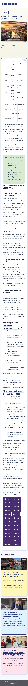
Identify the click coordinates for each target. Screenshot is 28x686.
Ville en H (16, 510)
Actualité (4, 12)
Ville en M (7, 522)
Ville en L (16, 518)
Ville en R (16, 529)
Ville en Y (7, 544)
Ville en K (7, 518)
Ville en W (7, 541)
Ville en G (7, 510)
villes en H (14, 382)
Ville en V (16, 537)
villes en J (15, 385)
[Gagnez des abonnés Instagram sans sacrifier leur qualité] (14, 604)
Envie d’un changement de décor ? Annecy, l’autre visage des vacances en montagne (13, 576)
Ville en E (7, 506)
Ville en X (16, 541)
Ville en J (16, 514)
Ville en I (7, 514)
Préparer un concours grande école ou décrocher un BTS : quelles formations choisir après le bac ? (14, 654)
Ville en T (16, 533)
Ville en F (16, 506)
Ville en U (7, 537)
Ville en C (7, 503)
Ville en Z (16, 544)
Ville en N (16, 522)
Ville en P (16, 525)
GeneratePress (14, 683)
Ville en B (16, 499)
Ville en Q (7, 529)
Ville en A (7, 499)
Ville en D (16, 503)
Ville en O (7, 525)
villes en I (5, 385)
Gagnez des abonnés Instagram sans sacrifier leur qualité (12, 615)
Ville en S (7, 533)
